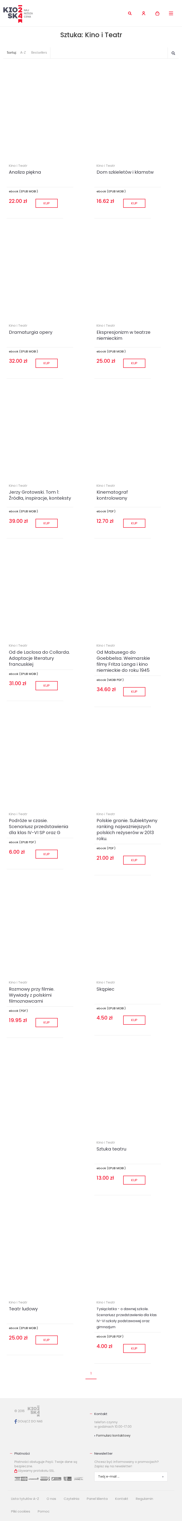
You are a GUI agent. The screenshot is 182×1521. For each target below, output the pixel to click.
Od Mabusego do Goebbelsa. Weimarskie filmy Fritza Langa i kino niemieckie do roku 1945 (123, 661)
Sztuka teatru (111, 1149)
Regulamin (144, 1498)
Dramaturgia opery (30, 332)
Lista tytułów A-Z (25, 1498)
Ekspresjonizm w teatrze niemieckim (123, 335)
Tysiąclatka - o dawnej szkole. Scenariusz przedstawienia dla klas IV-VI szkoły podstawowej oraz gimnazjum (127, 1318)
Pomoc (43, 1511)
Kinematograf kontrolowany (112, 495)
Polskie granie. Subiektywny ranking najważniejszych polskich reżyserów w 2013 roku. (127, 829)
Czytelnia (71, 1498)
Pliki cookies (20, 1511)
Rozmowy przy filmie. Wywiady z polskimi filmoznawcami (31, 995)
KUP (47, 203)
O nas (51, 1498)
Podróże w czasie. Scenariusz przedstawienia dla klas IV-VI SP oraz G (38, 826)
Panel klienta (97, 1498)
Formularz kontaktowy (113, 1435)
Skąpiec (105, 989)
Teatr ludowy (23, 1309)
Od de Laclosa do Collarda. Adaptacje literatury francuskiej (39, 658)
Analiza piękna (25, 172)
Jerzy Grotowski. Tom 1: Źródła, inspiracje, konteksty (40, 495)
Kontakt (100, 1413)
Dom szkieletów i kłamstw (125, 172)
